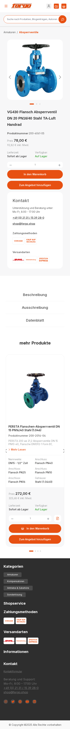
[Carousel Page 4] (40, 551)
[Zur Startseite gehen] (21, 6)
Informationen (16, 652)
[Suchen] (62, 19)
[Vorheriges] (10, 77)
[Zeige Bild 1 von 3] (32, 104)
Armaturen (12, 574)
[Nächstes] (60, 77)
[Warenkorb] (63, 6)
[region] (35, 76)
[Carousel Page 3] (37, 551)
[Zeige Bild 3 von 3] (39, 104)
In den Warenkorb (35, 174)
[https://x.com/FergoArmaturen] (13, 701)
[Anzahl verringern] (10, 165)
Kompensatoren (15, 581)
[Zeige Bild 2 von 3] (36, 104)
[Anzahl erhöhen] (59, 165)
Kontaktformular (13, 671)
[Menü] (6, 6)
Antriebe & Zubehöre (18, 588)
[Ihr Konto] (48, 6)
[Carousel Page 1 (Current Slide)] (31, 551)
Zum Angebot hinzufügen (35, 185)
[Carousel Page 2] (35, 551)
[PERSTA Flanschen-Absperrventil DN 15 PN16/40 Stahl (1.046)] (35, 390)
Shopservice (15, 603)
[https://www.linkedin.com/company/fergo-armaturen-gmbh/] (34, 701)
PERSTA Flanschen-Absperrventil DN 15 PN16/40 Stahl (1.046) (34, 428)
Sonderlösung (14, 594)
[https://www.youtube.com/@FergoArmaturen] (27, 701)
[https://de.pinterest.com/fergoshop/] (20, 701)
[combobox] (35, 19)
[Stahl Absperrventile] (35, 70)
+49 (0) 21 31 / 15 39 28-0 (28, 217)
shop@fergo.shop (24, 223)
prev (5, 451)
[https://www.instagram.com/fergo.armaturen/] (6, 701)
